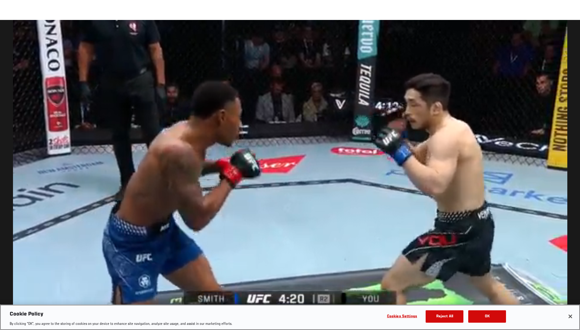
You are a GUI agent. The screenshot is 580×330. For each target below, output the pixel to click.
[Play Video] (290, 176)
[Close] (570, 316)
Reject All (444, 316)
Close (568, 32)
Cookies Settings (402, 316)
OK (487, 316)
